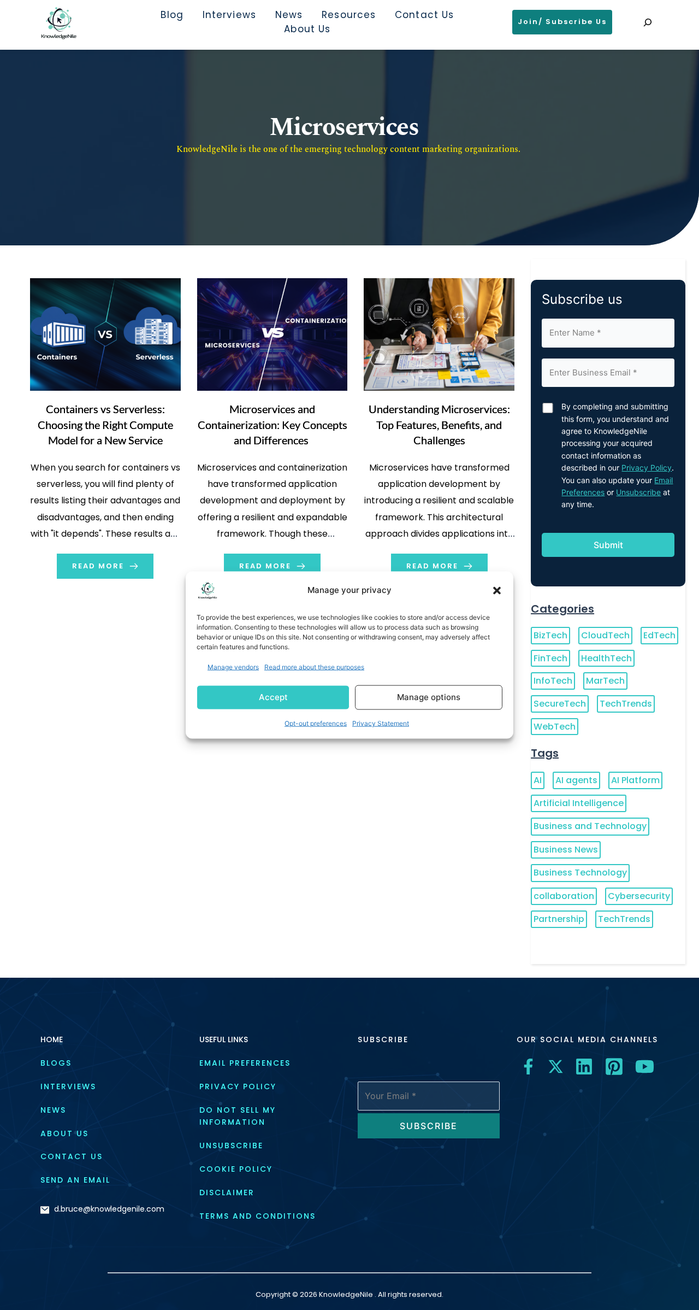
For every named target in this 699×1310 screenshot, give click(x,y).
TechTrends (626, 703)
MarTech (605, 680)
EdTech (659, 635)
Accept (273, 697)
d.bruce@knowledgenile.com (109, 1208)
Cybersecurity (639, 896)
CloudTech (605, 635)
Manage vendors (233, 666)
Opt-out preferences (316, 723)
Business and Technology (590, 826)
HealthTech (606, 658)
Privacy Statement (380, 723)
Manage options (428, 697)
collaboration (564, 896)
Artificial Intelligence (579, 803)
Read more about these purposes (314, 666)
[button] (496, 590)
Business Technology (580, 872)
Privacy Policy (646, 467)
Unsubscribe (638, 492)
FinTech (550, 658)
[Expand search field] (647, 22)
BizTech (550, 635)
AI (538, 780)
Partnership (559, 919)
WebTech (555, 726)
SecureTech (560, 703)
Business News (566, 849)
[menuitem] (172, 15)
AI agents (576, 780)
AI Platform (635, 780)
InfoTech (553, 680)
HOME (51, 1039)
